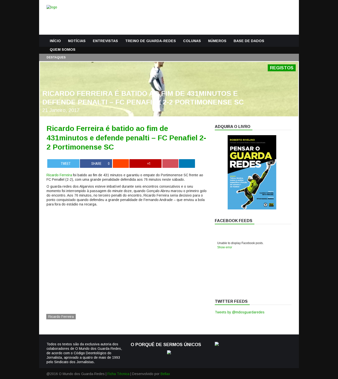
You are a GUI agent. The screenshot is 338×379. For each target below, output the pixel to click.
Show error (224, 247)
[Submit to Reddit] (121, 163)
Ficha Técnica (118, 374)
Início (55, 41)
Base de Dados (249, 41)
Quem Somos (62, 49)
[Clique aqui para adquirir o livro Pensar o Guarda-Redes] (252, 208)
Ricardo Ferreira (59, 175)
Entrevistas (105, 41)
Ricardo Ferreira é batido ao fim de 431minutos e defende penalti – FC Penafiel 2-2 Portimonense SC (126, 137)
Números (217, 41)
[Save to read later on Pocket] (170, 163)
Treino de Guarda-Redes (150, 41)
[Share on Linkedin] (187, 163)
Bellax (165, 374)
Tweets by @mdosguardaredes (240, 312)
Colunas (192, 41)
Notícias (77, 41)
